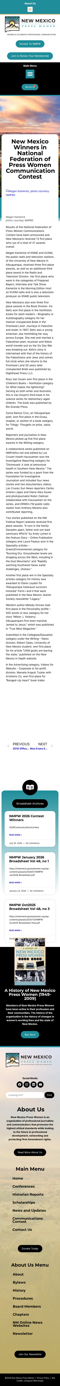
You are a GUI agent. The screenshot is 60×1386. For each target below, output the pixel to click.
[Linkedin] (33, 1084)
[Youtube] (40, 1084)
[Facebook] (20, 1084)
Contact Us (22, 1230)
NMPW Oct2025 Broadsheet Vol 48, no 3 (29, 907)
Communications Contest (27, 1220)
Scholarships (23, 1202)
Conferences (23, 1186)
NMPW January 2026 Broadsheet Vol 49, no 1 (29, 859)
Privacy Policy (43, 1378)
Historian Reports (28, 1194)
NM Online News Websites (27, 1324)
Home (17, 1178)
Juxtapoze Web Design (33, 1381)
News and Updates (29, 1210)
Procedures (23, 1298)
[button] (30, 9)
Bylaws (19, 1282)
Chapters (21, 1314)
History (19, 1290)
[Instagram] (27, 1084)
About (18, 1274)
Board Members (27, 1306)
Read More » (15, 835)
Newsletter (23, 1334)
